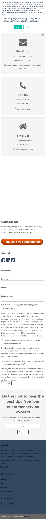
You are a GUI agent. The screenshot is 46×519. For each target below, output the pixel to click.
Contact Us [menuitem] (6, 491)
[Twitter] (13, 260)
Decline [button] (27, 27)
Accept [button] (18, 27)
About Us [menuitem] (6, 487)
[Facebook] (3, 260)
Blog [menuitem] (4, 483)
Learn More (6, 467)
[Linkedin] (8, 260)
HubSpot (27, 516)
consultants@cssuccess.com (23, 60)
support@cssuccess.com (23, 56)
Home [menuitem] (4, 479)
